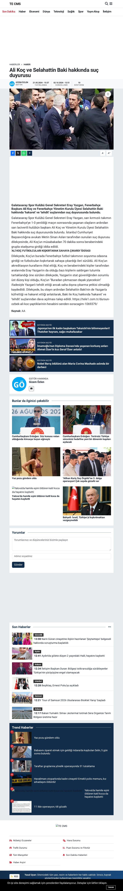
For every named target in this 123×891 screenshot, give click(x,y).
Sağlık (71, 11)
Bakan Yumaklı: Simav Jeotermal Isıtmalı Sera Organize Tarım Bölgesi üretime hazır (72, 715)
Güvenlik (38, 635)
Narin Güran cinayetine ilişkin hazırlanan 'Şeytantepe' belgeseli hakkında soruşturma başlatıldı (72, 640)
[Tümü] (109, 626)
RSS (16, 876)
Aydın (37, 651)
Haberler (14, 64)
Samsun (38, 696)
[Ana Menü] (111, 3)
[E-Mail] (31, 388)
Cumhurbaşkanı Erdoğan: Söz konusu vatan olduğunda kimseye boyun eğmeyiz (35, 438)
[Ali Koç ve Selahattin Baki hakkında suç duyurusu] (61, 119)
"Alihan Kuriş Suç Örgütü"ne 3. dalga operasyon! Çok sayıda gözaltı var (82, 480)
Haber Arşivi (19, 862)
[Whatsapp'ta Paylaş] (24, 153)
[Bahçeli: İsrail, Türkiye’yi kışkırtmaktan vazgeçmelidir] (87, 500)
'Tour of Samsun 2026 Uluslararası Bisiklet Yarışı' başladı (69, 700)
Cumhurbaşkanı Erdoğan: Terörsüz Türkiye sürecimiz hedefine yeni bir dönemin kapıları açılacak (87, 439)
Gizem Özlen (36, 381)
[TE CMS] (61, 825)
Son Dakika (8, 11)
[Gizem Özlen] (19, 383)
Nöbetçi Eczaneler (22, 840)
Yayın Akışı (93, 11)
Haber (22, 11)
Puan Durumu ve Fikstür (78, 847)
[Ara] (106, 3)
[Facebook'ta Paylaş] (13, 153)
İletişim (107, 11)
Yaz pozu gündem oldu (24, 478)
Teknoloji (59, 11)
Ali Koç (27, 209)
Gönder (18, 564)
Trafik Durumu (20, 847)
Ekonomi (34, 11)
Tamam (111, 887)
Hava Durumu (73, 840)
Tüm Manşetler (20, 855)
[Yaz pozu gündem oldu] (36, 461)
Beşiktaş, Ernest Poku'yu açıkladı (56, 685)
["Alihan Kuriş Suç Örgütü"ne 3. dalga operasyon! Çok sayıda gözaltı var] (87, 461)
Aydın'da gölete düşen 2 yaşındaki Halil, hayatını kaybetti (69, 655)
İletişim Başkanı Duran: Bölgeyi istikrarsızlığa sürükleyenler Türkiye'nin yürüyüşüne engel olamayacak (70, 670)
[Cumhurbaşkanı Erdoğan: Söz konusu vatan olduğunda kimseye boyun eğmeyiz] (36, 419)
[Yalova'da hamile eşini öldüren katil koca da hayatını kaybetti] (36, 490)
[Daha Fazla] (29, 153)
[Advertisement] (64, 40)
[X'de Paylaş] (18, 153)
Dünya (46, 11)
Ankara (38, 664)
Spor (81, 11)
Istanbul (38, 681)
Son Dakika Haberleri (76, 855)
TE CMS (15, 4)
